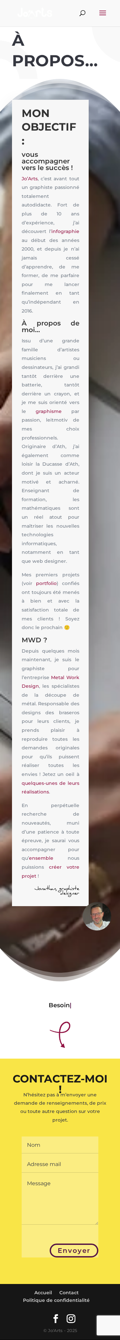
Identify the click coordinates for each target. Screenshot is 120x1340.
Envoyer (74, 1250)
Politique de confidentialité (56, 1300)
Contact (69, 1293)
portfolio (46, 583)
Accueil (43, 1293)
